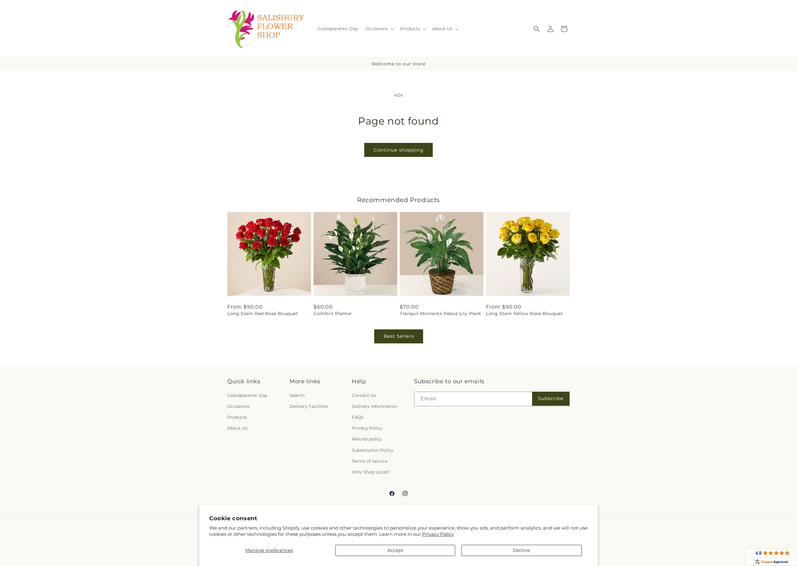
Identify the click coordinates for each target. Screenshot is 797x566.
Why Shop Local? (371, 472)
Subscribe (551, 398)
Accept (395, 550)
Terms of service (369, 461)
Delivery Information (374, 406)
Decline (521, 550)
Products (237, 417)
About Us (237, 428)
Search (297, 395)
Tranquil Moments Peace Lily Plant (440, 313)
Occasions (238, 406)
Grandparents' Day (247, 395)
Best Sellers (399, 336)
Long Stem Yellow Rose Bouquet (524, 313)
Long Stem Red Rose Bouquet (262, 313)
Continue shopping (398, 150)
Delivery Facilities (309, 406)
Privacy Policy (438, 534)
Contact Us (364, 395)
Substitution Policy (373, 450)
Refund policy (367, 439)
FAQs (358, 417)
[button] (379, 28)
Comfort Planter (333, 313)
